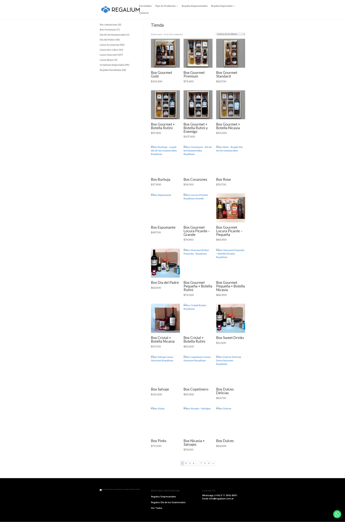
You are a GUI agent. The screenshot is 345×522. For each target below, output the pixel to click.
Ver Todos (156, 507)
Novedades (145, 6)
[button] (337, 514)
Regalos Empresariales (195, 6)
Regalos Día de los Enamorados (168, 502)
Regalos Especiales (222, 6)
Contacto (144, 13)
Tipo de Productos (165, 6)
